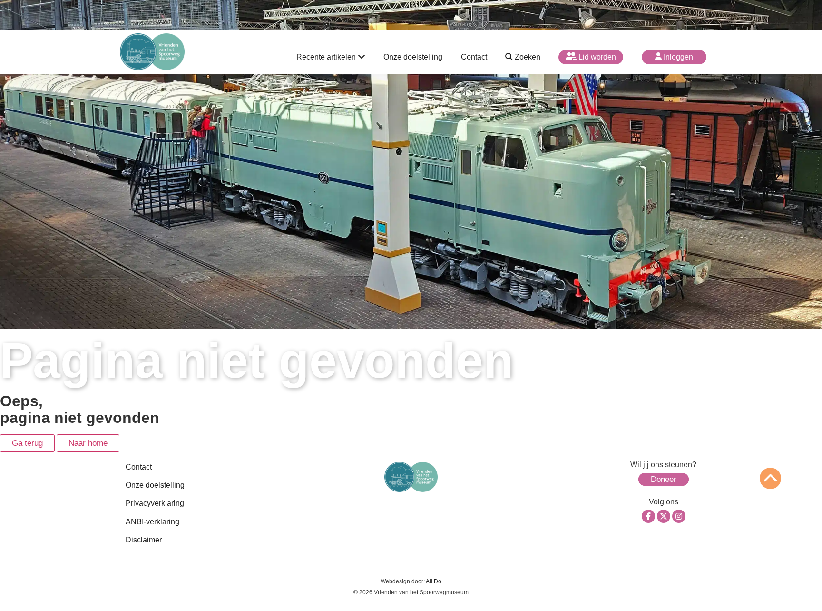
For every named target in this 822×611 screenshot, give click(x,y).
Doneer (663, 479)
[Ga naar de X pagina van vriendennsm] (663, 516)
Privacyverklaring (155, 503)
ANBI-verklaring (152, 522)
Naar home (88, 443)
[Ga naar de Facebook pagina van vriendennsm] (648, 516)
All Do (433, 581)
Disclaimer (144, 540)
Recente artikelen (327, 57)
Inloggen (677, 57)
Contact (474, 57)
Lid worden (596, 57)
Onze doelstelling (412, 57)
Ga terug (27, 443)
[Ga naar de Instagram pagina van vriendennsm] (678, 516)
